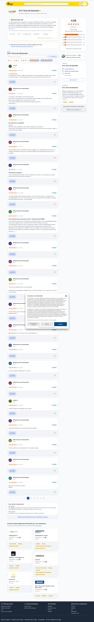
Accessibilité (41, 619)
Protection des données (17, 619)
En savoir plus (68, 75)
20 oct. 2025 (20, 215)
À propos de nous (52, 608)
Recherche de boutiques (30, 608)
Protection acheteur (5, 608)
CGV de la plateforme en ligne (53, 619)
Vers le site (73, 80)
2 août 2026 (20, 387)
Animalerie (71, 102)
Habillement (44, 595)
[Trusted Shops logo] (10, 4)
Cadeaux (43, 543)
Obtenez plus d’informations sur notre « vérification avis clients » (33, 516)
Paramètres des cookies (30, 619)
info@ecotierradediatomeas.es (71, 71)
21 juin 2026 (20, 329)
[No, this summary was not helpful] (56, 38)
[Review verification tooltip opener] (40, 11)
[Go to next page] (40, 498)
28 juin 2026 (20, 367)
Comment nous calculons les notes (73, 48)
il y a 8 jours (20, 265)
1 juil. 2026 (19, 169)
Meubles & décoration (14, 546)
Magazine (50, 606)
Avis (2, 609)
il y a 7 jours (20, 247)
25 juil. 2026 (20, 70)
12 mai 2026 (20, 308)
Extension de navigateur (6, 611)
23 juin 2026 (20, 93)
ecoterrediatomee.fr (69, 68)
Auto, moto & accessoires (41, 567)
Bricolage (11, 565)
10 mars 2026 (20, 192)
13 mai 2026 (20, 283)
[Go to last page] (44, 498)
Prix (72, 609)
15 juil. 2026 (20, 464)
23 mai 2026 (20, 146)
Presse (49, 609)
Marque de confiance (6, 606)
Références (74, 611)
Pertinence (54, 56)
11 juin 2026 (20, 482)
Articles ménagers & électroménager (43, 546)
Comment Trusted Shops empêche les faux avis (22, 46)
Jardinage (65, 102)
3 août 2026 (20, 349)
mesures (13, 507)
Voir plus (64, 99)
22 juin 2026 (20, 405)
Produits (73, 606)
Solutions (73, 608)
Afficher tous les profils (73, 109)
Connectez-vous (75, 613)
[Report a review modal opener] (55, 82)
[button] (80, 3)
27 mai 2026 (20, 119)
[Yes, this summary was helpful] (54, 38)
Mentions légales (5, 619)
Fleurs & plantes (12, 543)
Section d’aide (27, 606)
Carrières (50, 611)
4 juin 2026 (19, 444)
